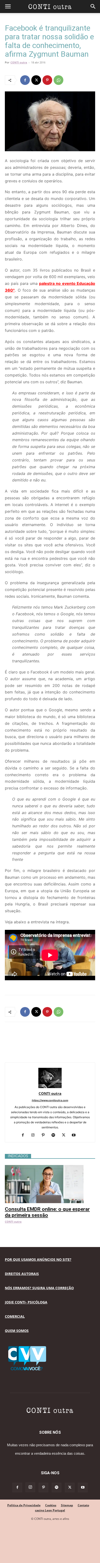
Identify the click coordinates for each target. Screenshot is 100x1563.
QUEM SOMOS (17, 1330)
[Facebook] (25, 80)
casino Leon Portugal (50, 1510)
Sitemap (67, 1505)
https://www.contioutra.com (50, 1100)
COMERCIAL (15, 1316)
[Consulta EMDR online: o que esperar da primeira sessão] (50, 1167)
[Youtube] (76, 1135)
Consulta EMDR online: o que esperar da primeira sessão (47, 1212)
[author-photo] (50, 1087)
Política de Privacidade (24, 1505)
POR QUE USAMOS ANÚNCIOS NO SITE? (38, 1259)
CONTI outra (18, 62)
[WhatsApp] (58, 80)
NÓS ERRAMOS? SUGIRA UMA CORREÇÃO (39, 1288)
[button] (8, 6)
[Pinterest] (47, 80)
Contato (83, 1505)
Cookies (50, 1505)
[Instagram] (35, 1135)
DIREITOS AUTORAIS (22, 1273)
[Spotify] (55, 1135)
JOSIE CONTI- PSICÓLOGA (26, 1302)
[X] (36, 80)
